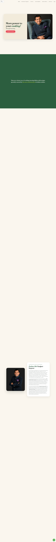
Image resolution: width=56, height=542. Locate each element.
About (19, 1)
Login (54, 1)
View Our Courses (10, 31)
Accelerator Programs (24, 1)
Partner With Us (44, 1)
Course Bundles (37, 1)
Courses (31, 1)
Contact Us (50, 1)
